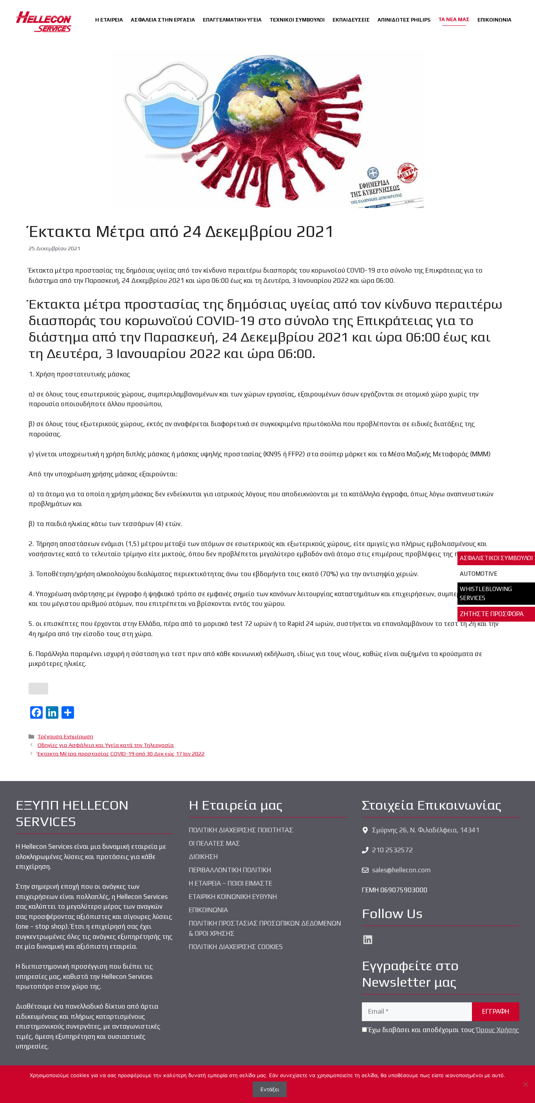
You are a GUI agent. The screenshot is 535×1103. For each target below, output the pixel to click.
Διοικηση (203, 857)
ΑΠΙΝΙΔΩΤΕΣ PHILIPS (404, 20)
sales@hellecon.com (401, 870)
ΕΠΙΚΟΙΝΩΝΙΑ (494, 20)
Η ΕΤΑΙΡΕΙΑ (109, 20)
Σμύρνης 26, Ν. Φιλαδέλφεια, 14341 (425, 830)
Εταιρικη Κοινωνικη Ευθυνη (233, 896)
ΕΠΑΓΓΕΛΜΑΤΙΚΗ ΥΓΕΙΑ (232, 20)
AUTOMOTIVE (478, 573)
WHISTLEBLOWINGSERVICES (486, 593)
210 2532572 (392, 850)
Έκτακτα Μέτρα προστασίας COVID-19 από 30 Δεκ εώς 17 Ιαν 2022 (121, 753)
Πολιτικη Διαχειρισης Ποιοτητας (241, 830)
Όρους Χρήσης (497, 1030)
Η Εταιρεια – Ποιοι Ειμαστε (230, 883)
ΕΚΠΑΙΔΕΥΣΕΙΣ (351, 20)
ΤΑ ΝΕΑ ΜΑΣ (454, 19)
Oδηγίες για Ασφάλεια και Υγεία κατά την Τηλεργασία (106, 744)
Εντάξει (269, 1089)
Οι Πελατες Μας (214, 843)
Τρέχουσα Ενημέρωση (65, 736)
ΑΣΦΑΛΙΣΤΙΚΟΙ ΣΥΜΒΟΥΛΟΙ (496, 558)
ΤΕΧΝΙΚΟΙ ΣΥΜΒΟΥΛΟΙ (297, 20)
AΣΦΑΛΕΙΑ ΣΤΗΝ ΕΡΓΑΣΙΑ (163, 20)
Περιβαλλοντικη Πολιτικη (230, 870)
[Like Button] (38, 688)
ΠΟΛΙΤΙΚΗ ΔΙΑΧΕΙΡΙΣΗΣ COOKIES (236, 947)
